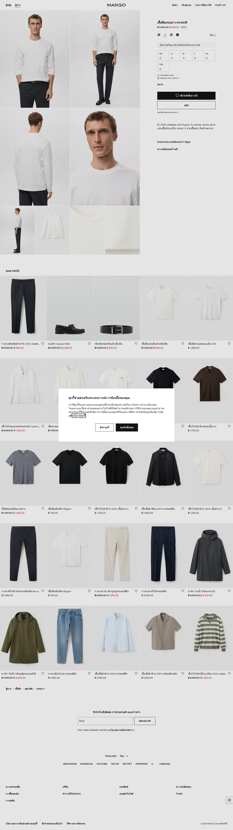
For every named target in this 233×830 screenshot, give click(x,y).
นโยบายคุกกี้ (78, 415)
